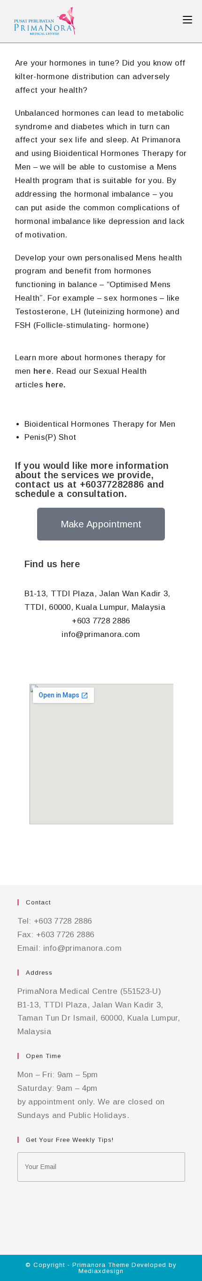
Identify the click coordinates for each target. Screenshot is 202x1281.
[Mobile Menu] (187, 19)
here (42, 371)
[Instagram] (20, 1218)
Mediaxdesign (101, 1270)
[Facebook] (20, 1200)
